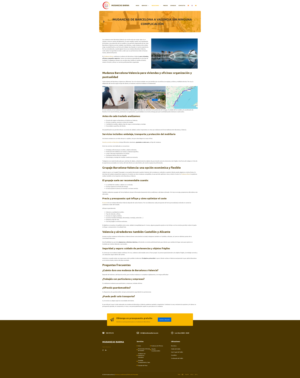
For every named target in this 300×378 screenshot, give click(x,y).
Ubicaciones (155, 5)
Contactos (181, 5)
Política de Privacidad (132, 374)
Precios (165, 5)
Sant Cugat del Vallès (177, 352)
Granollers (174, 355)
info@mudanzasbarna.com (149, 333)
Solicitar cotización (164, 319)
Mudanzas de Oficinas (157, 346)
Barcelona (173, 346)
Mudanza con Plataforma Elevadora (141, 355)
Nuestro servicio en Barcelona (110, 142)
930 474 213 (110, 333)
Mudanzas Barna (120, 5)
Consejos (173, 5)
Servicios (144, 5)
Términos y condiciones (120, 374)
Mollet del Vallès (175, 349)
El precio (104, 202)
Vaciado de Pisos (142, 365)
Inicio (137, 5)
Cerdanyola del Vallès (177, 358)
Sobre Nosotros (106, 347)
